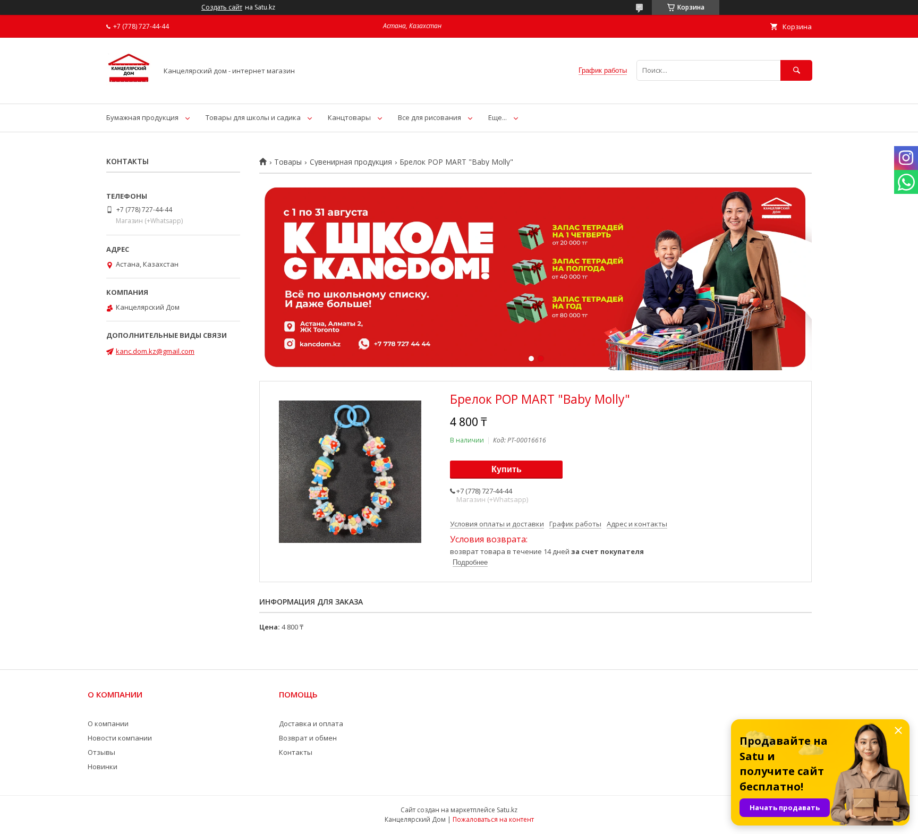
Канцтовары (349, 117)
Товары (288, 162)
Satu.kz (507, 809)
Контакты (295, 752)
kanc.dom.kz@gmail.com (155, 351)
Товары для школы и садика (253, 117)
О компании (108, 723)
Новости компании (120, 738)
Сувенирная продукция (351, 162)
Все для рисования (429, 117)
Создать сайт (221, 7)
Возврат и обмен (308, 738)
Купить (506, 469)
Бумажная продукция (142, 117)
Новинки (102, 766)
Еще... (497, 117)
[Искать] (796, 70)
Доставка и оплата (311, 723)
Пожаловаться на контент (493, 819)
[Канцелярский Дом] (128, 90)
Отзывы (101, 752)
